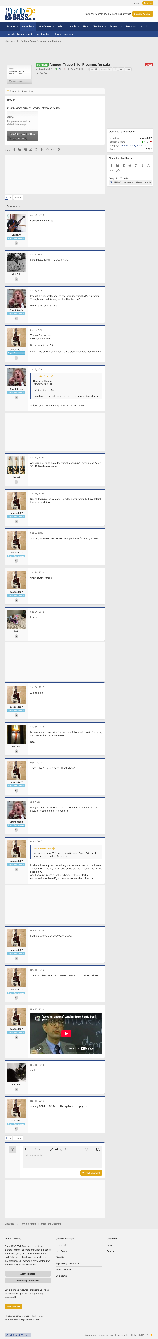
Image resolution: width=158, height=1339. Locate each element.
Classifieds (61, 1257)
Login (109, 1245)
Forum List (61, 1245)
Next (17, 197)
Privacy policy (122, 1335)
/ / (59, 69)
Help (133, 1335)
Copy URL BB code (118, 178)
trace (128, 69)
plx (115, 69)
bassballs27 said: (41, 376)
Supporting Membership (68, 1263)
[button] (17, 26)
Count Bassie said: (42, 848)
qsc (121, 69)
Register (111, 1251)
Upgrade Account (142, 14)
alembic (94, 69)
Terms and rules (105, 1335)
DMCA (141, 1335)
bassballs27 (45, 69)
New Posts (61, 1251)
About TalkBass (63, 1269)
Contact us (61, 1275)
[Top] (147, 1335)
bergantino (106, 69)
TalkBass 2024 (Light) (19, 1335)
